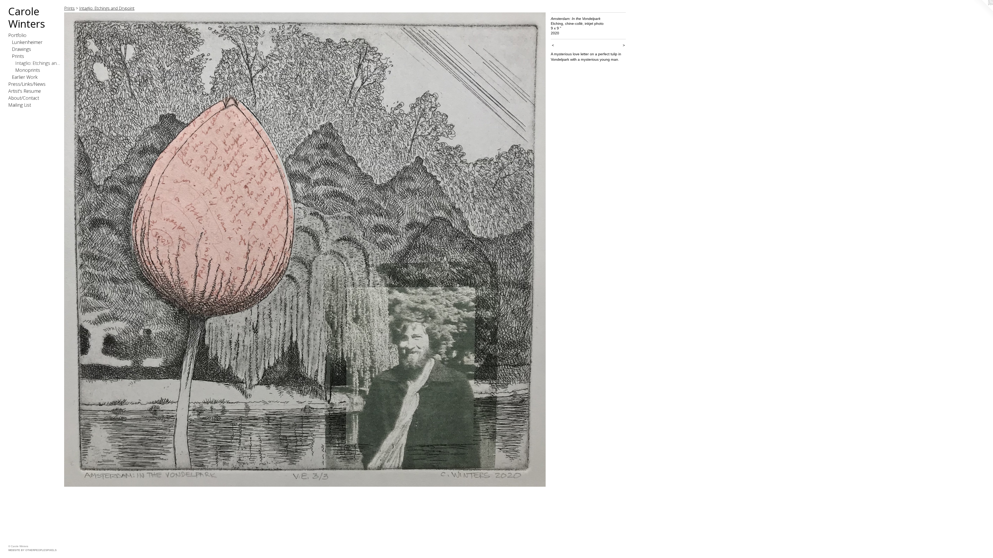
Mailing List (19, 105)
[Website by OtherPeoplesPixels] (982, 10)
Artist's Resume (24, 91)
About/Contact (23, 98)
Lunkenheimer (27, 42)
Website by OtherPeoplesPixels (32, 550)
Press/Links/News (27, 84)
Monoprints (27, 70)
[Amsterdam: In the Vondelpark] (305, 249)
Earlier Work (24, 77)
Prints (18, 56)
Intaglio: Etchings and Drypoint (37, 63)
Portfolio (17, 35)
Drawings (21, 49)
